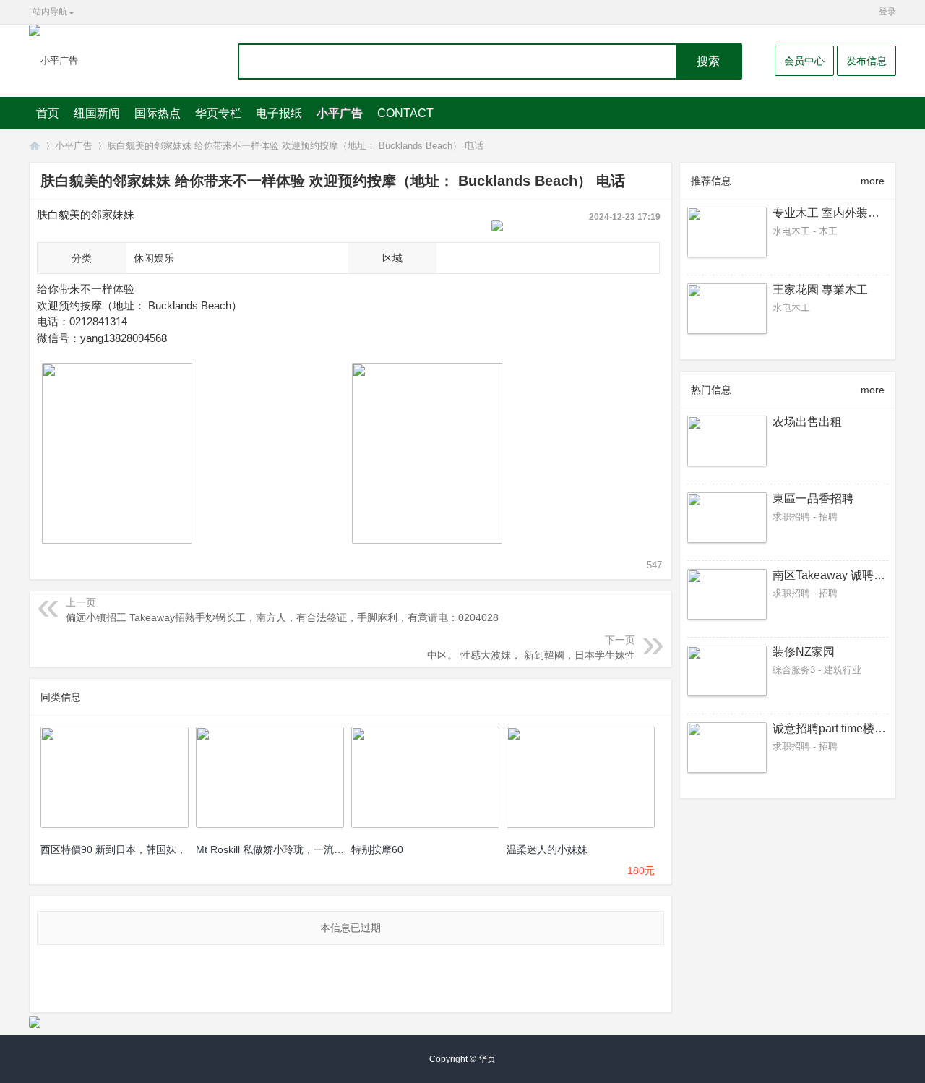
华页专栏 (218, 113)
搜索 (708, 61)
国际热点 (157, 113)
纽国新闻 (97, 113)
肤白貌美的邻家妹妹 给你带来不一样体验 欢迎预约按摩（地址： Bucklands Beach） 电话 (295, 145)
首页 (47, 113)
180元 (641, 870)
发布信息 (866, 61)
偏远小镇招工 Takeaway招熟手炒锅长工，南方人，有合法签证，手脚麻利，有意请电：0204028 (282, 617)
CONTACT (405, 113)
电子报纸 (279, 113)
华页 (34, 145)
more (873, 181)
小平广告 (340, 113)
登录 (887, 12)
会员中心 (804, 61)
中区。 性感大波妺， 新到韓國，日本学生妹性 (531, 655)
